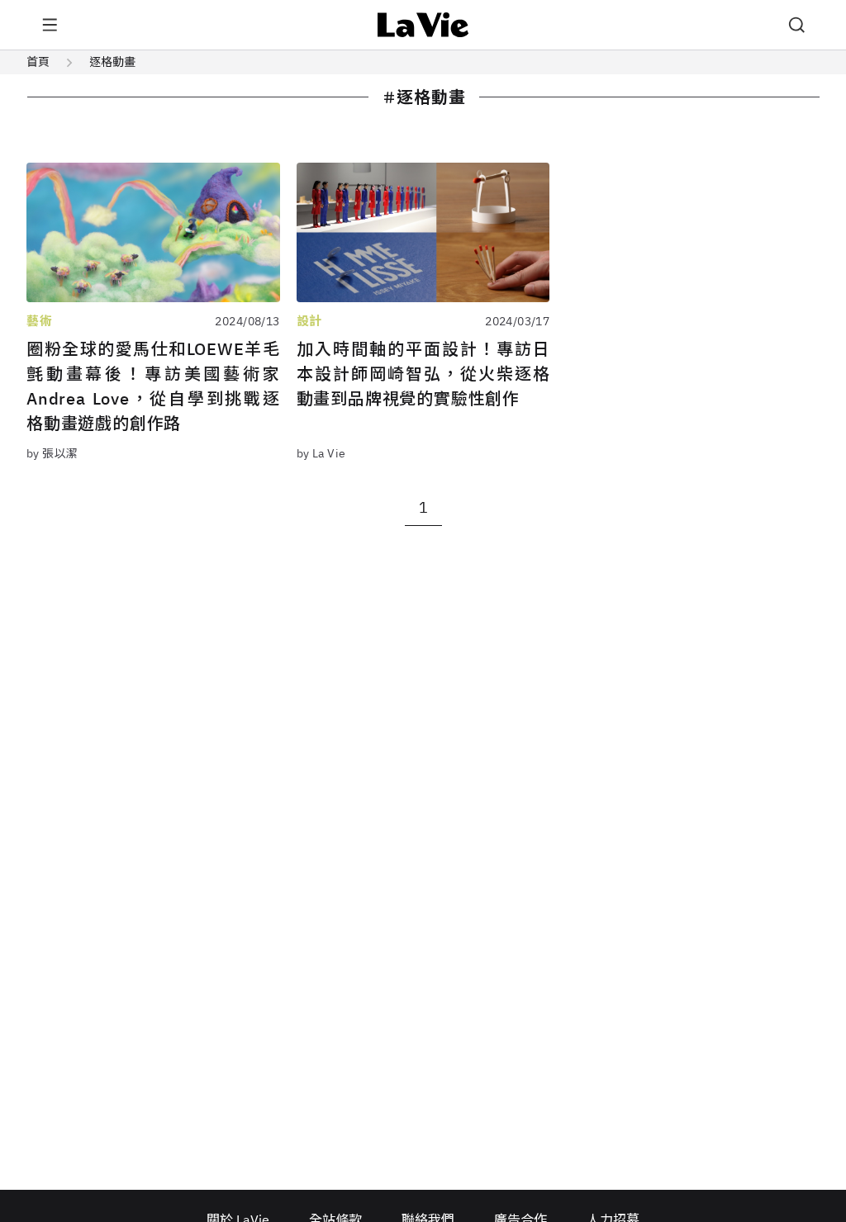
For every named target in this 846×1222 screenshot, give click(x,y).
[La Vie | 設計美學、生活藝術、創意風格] (423, 24)
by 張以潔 (52, 453)
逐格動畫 (112, 61)
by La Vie (321, 453)
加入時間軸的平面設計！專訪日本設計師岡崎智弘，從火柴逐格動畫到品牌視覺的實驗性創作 (423, 374)
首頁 (38, 61)
